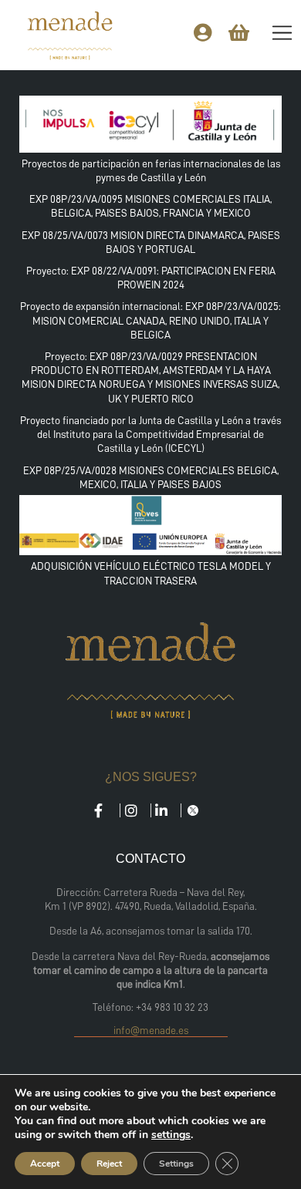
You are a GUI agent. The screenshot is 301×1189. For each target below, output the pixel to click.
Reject (109, 1163)
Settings (176, 1163)
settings (171, 1135)
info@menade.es (150, 1030)
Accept (44, 1163)
